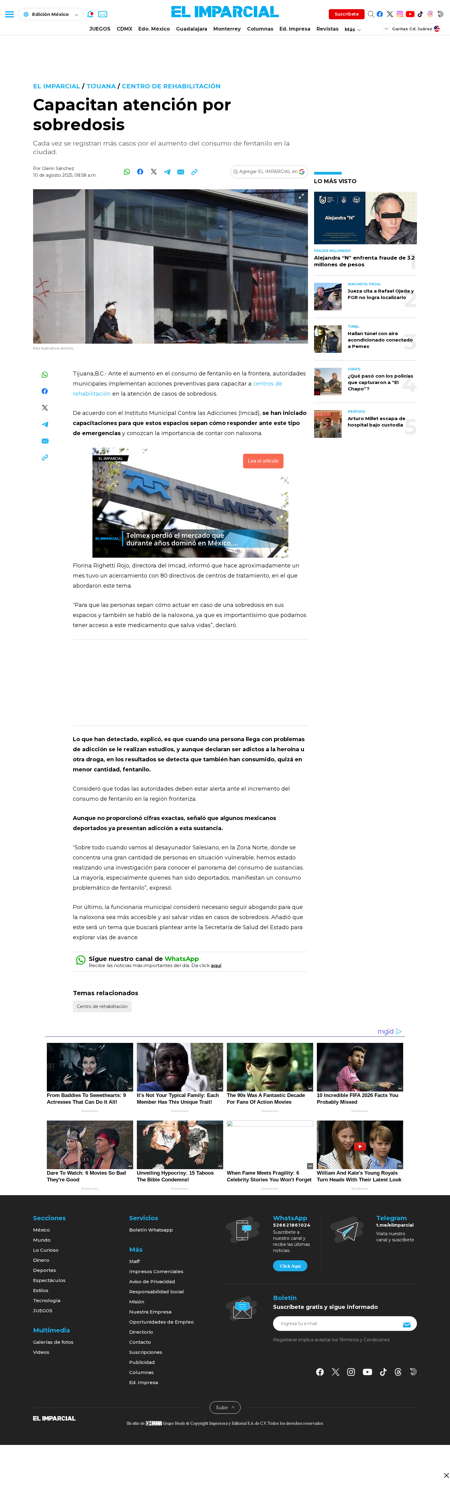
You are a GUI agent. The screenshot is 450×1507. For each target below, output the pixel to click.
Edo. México (154, 29)
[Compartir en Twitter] (153, 172)
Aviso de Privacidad (152, 1281)
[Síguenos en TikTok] (420, 13)
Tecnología (46, 1300)
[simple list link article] (365, 220)
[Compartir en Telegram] (167, 172)
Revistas (328, 29)
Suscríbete (347, 14)
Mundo (42, 1240)
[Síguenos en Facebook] (380, 13)
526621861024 (292, 1225)
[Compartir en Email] (180, 172)
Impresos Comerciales (156, 1271)
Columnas (260, 29)
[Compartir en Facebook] (140, 172)
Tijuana (101, 86)
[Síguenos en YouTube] (410, 13)
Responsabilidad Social (156, 1292)
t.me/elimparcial (395, 1225)
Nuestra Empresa (150, 1312)
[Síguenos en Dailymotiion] (413, 1371)
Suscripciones (145, 1352)
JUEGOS (100, 29)
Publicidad (142, 1362)
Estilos (40, 1290)
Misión (136, 1302)
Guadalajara (191, 29)
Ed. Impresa (294, 29)
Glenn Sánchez (58, 168)
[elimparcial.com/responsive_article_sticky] (446, 1475)
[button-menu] (9, 14)
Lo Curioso (45, 1250)
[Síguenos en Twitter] (390, 13)
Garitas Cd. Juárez (412, 28)
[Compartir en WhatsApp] (126, 172)
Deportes (44, 1270)
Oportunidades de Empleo (161, 1322)
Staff (134, 1261)
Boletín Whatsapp (151, 1230)
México (41, 1230)
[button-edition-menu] (387, 28)
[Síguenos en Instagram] (400, 13)
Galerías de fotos (53, 1342)
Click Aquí (290, 1266)
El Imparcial (56, 86)
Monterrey (227, 29)
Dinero (41, 1260)
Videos (41, 1352)
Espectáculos (49, 1280)
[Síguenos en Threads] (430, 13)
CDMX (124, 29)
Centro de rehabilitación (171, 86)
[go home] (54, 1418)
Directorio (141, 1332)
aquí (216, 965)
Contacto (140, 1342)
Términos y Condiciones (364, 1340)
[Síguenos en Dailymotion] (440, 13)
